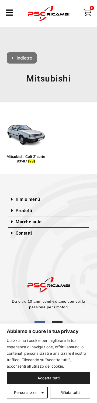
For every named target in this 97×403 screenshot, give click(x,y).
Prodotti (24, 210)
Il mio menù (28, 199)
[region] (48, 363)
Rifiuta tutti (69, 392)
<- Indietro (21, 58)
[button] (48, 199)
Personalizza (25, 392)
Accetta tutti (48, 378)
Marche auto (29, 221)
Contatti (24, 233)
